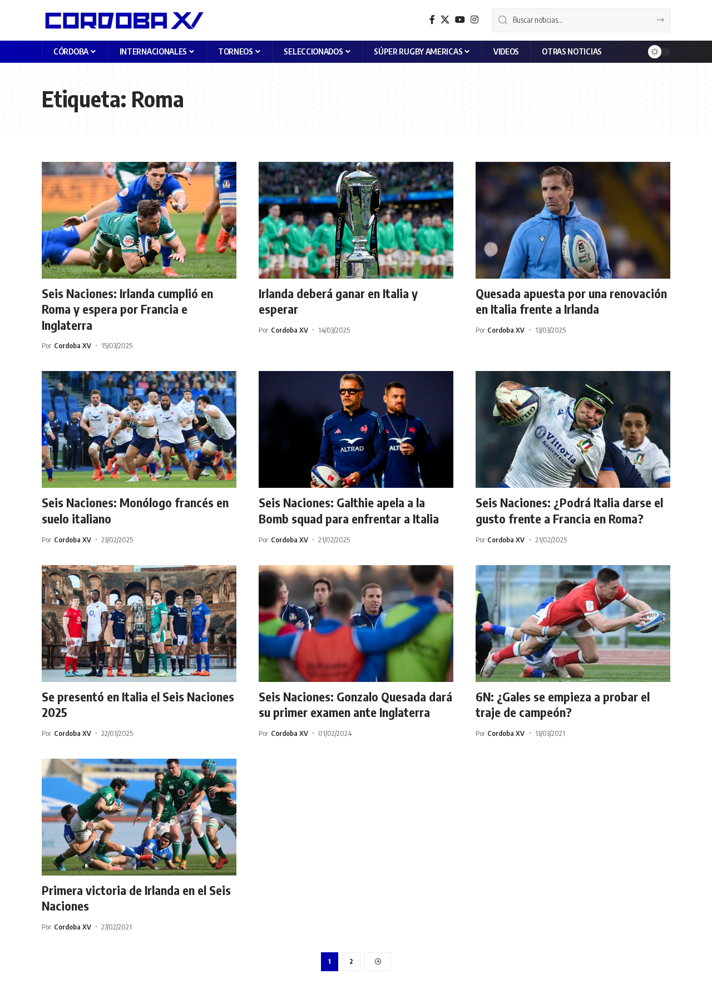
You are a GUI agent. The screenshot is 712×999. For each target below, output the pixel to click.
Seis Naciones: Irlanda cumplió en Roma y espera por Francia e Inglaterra (127, 309)
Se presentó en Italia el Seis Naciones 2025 (138, 704)
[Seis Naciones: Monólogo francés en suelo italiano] (139, 429)
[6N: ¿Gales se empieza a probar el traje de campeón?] (573, 623)
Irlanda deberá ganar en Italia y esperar (338, 301)
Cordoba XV (72, 345)
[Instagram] (474, 19)
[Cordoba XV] (123, 20)
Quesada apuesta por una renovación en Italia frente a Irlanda (571, 301)
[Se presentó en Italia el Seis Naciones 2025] (139, 623)
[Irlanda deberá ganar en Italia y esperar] (356, 220)
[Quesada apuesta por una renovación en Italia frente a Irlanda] (573, 220)
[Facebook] (432, 19)
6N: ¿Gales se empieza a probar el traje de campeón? (563, 704)
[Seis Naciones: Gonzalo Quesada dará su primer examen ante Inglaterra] (356, 623)
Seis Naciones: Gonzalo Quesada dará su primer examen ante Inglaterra (355, 704)
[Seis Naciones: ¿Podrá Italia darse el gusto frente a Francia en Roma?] (573, 429)
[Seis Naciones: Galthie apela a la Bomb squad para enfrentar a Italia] (356, 429)
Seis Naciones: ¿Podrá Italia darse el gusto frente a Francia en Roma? (569, 510)
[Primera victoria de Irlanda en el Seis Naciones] (139, 817)
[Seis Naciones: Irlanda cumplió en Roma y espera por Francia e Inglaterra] (139, 220)
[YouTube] (460, 19)
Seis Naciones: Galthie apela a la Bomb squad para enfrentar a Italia (349, 510)
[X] (445, 19)
